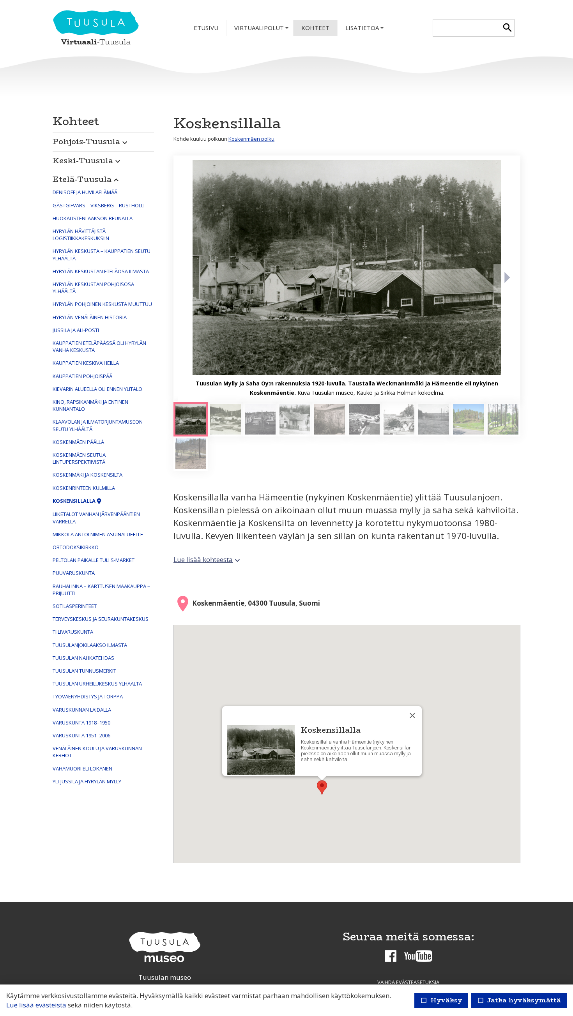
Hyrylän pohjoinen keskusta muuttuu (102, 303)
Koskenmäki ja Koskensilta (87, 474)
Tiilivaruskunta (73, 631)
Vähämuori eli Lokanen (82, 768)
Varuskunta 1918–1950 (81, 722)
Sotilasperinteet (75, 606)
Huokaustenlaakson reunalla (93, 218)
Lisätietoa (365, 30)
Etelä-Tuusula (87, 179)
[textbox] (466, 27)
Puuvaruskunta (74, 572)
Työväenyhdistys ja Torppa (88, 696)
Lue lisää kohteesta (207, 559)
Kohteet (315, 28)
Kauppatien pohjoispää (82, 376)
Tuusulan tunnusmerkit (84, 670)
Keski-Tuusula (87, 160)
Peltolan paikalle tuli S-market (93, 560)
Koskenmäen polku (251, 138)
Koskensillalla (78, 500)
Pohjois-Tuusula (91, 141)
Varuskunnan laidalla (82, 709)
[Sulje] (412, 715)
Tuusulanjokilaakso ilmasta (90, 644)
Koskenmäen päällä (78, 441)
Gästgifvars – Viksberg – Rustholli (99, 205)
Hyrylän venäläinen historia (90, 317)
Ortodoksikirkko (76, 547)
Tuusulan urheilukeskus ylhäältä (97, 683)
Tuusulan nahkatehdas (83, 657)
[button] (103, 139)
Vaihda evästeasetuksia (408, 982)
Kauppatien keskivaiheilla (86, 362)
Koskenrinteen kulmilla (84, 487)
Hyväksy (441, 1000)
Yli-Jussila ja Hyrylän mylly (87, 781)
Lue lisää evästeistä (36, 1004)
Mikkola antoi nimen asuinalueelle (98, 534)
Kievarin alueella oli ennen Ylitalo (97, 388)
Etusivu (206, 28)
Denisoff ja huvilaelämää (85, 192)
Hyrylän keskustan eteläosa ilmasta (101, 271)
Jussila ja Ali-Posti (76, 330)
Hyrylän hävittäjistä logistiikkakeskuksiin (81, 235)
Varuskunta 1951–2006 (81, 735)
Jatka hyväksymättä (519, 1000)
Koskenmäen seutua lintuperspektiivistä (79, 458)
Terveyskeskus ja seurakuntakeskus (101, 618)
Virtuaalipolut (262, 30)
